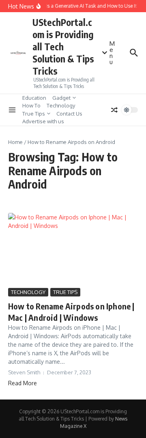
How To (31, 105)
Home (15, 142)
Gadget (61, 97)
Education (34, 97)
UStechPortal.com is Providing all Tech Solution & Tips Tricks (63, 46)
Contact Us (69, 113)
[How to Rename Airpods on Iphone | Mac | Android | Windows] (73, 249)
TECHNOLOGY (28, 292)
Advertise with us (43, 121)
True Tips (33, 113)
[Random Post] (114, 110)
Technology (61, 105)
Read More (22, 383)
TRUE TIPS (65, 292)
